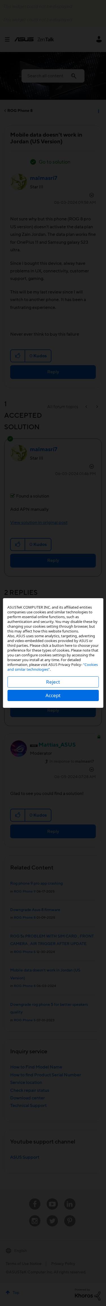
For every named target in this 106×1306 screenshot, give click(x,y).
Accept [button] (53, 695)
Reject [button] (53, 682)
